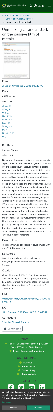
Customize (6, 402)
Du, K (4, 129)
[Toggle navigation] (49, 6)
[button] (35, 6)
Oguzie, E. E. (8, 133)
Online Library (28, 370)
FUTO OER (28, 362)
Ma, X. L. (6, 136)
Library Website (28, 374)
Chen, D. (6, 123)
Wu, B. (5, 112)
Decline (13, 407)
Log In (41, 6)
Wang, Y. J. (7, 119)
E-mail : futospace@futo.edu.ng (28, 351)
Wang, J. (6, 109)
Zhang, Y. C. (7, 126)
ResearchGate (28, 366)
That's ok (38, 407)
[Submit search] (31, 6)
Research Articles (20, 15)
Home (5, 15)
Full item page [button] (13, 328)
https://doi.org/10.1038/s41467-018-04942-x (25, 312)
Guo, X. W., (7, 116)
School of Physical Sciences (19, 18)
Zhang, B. (6, 106)
